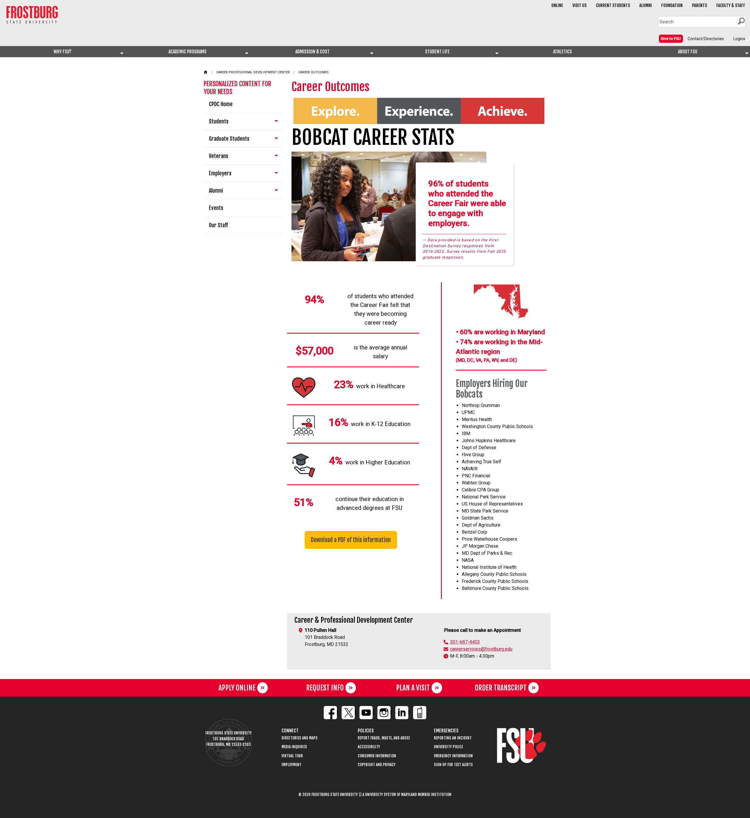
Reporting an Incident (453, 738)
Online (557, 5)
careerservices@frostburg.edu (481, 649)
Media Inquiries (294, 747)
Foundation (672, 5)
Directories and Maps (300, 738)
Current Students (613, 5)
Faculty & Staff (730, 5)
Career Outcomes (313, 72)
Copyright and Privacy (377, 765)
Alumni (645, 5)
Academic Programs (187, 52)
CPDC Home (221, 104)
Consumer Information (377, 756)
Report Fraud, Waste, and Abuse (384, 738)
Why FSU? (62, 52)
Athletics (562, 52)
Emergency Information (453, 756)
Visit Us (579, 5)
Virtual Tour (292, 756)
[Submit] (741, 21)
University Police (448, 747)
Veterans (218, 156)
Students (219, 121)
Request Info (325, 687)
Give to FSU (671, 38)
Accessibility (369, 747)
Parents (699, 5)
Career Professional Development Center (253, 72)
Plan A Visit (413, 687)
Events (216, 208)
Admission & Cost (312, 52)
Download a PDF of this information (351, 540)
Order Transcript (500, 687)
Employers (220, 173)
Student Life (437, 52)
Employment (291, 765)
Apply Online (237, 687)
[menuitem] (671, 38)
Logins (739, 38)
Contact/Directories (706, 38)
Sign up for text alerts (453, 765)
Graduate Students (229, 138)
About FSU (687, 52)
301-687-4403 (465, 642)
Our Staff (218, 225)
